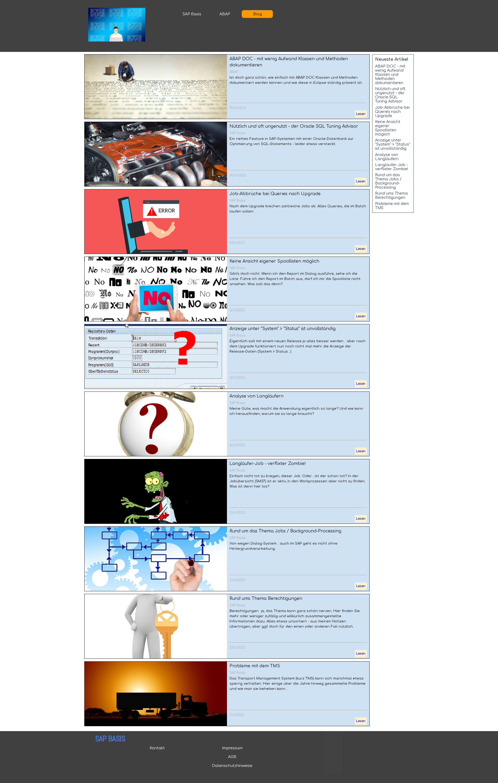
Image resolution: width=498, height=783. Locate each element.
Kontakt (157, 748)
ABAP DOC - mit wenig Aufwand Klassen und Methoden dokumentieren (390, 74)
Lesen (360, 114)
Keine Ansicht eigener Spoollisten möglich (274, 261)
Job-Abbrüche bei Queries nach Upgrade (275, 193)
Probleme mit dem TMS (255, 666)
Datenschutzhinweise (232, 766)
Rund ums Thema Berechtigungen (266, 598)
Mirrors (330, 772)
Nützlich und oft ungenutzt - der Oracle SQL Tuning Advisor (294, 126)
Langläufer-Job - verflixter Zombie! (268, 463)
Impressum (232, 748)
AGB (232, 757)
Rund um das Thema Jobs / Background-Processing (285, 531)
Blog (257, 14)
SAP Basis (192, 14)
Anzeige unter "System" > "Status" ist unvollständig (283, 328)
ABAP (224, 14)
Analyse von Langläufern (256, 396)
